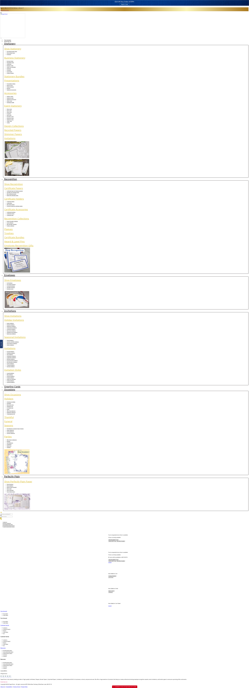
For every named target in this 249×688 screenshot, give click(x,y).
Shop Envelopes (12, 280)
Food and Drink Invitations (12, 360)
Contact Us (5, 627)
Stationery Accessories (11, 89)
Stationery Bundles (14, 76)
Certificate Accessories (16, 209)
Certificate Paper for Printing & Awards (15, 191)
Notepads (9, 68)
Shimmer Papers (13, 134)
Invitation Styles (12, 369)
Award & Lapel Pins (14, 241)
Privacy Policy (24, 686)
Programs (9, 113)
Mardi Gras (9, 446)
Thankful (9, 417)
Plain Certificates (10, 490)
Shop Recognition (13, 184)
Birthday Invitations (11, 359)
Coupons (5, 656)
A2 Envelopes (9, 283)
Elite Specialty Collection (12, 224)
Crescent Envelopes (11, 286)
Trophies (9, 233)
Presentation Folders (11, 83)
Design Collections (14, 126)
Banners (8, 88)
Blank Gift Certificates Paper (12, 195)
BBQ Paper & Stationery (12, 439)
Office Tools (9, 101)
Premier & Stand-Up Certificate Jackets (15, 206)
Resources (3, 648)
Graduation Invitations (11, 356)
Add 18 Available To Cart (113, 539)
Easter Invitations (10, 323)
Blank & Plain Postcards (12, 487)
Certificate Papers (13, 188)
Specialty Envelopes (11, 287)
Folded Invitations (10, 380)
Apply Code (124, 4)
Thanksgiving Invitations (12, 327)
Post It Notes (9, 71)
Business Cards (10, 65)
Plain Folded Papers (11, 491)
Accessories (10, 93)
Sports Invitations (10, 363)
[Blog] (4, 677)
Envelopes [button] (9, 275)
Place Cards (9, 112)
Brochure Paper (10, 61)
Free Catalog (5, 613)
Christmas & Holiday (11, 402)
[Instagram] (10, 677)
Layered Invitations (11, 382)
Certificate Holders (14, 198)
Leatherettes (9, 203)
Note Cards (9, 110)
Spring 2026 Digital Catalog (8, 652)
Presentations (11, 80)
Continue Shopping (112, 576)
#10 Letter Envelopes (11, 284)
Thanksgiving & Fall (11, 414)
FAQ (4, 633)
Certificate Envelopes (11, 212)
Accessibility (9, 686)
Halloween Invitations (11, 326)
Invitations (9, 138)
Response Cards (10, 118)
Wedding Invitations (11, 353)
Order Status (5, 615)
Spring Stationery (10, 431)
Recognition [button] (10, 179)
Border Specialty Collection (12, 221)
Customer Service (5, 625)
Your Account (4, 611)
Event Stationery (13, 105)
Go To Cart (111, 577)
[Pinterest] (8, 677)
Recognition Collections (16, 218)
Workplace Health (10, 102)
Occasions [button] (9, 389)
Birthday (8, 441)
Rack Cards (9, 115)
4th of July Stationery (11, 411)
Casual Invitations (10, 373)
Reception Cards (10, 116)
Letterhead (9, 64)
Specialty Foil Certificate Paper (13, 192)
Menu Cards (9, 109)
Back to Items (111, 590)
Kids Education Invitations (12, 362)
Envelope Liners (10, 289)
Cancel (109, 562)
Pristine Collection (10, 225)
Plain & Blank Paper (11, 53)
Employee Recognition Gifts (18, 245)
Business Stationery (14, 57)
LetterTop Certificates (11, 67)
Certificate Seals (10, 215)
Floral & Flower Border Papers (9, 525)
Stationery (5, 522)
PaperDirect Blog (5, 10)
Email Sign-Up (4, 682)
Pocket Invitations (10, 377)
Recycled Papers (12, 130)
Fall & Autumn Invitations (12, 343)
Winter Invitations (10, 345)
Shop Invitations (12, 315)
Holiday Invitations (14, 319)
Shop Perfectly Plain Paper (18, 481)
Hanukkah (9, 403)
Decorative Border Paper (12, 51)
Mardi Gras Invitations (11, 333)
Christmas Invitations (11, 329)
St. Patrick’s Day (10, 408)
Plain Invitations (10, 485)
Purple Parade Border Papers (9, 526)
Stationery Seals (10, 98)
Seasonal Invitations (15, 337)
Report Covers (10, 85)
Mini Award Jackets (11, 204)
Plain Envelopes (10, 484)
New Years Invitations (11, 330)
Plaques (8, 229)
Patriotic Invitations (11, 324)
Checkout (110, 592)
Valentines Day (10, 406)
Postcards (9, 70)
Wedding (9, 447)
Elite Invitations (10, 374)
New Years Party (10, 405)
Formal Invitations (10, 351)
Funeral (8, 421)
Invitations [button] (10, 310)
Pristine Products (10, 73)
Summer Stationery (11, 433)
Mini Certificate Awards (11, 194)
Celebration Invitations (11, 357)
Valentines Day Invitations (12, 332)
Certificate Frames (10, 213)
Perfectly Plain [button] (12, 476)
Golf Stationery (10, 443)
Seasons (8, 425)
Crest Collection (10, 222)
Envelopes (9, 54)
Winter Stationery (10, 430)
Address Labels (10, 96)
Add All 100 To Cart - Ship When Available (117, 541)
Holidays (8, 398)
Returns (4, 630)
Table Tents (9, 121)
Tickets (8, 122)
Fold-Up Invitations (10, 376)
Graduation (9, 444)
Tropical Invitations (11, 365)
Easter (8, 409)
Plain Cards (9, 488)
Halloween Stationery (11, 412)
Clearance (5, 654)
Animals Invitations (11, 366)
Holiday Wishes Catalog (7, 653)
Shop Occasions (12, 394)
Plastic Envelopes (10, 86)
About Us (3, 686)
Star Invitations (10, 354)
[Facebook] (6, 677)
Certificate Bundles (14, 237)
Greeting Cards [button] (12, 386)
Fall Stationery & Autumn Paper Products (15, 428)
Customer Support (6, 629)
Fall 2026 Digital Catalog (7, 650)
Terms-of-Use (16, 686)
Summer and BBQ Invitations (13, 342)
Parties (8, 436)
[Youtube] (1, 677)
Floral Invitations (10, 340)
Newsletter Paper (10, 62)
